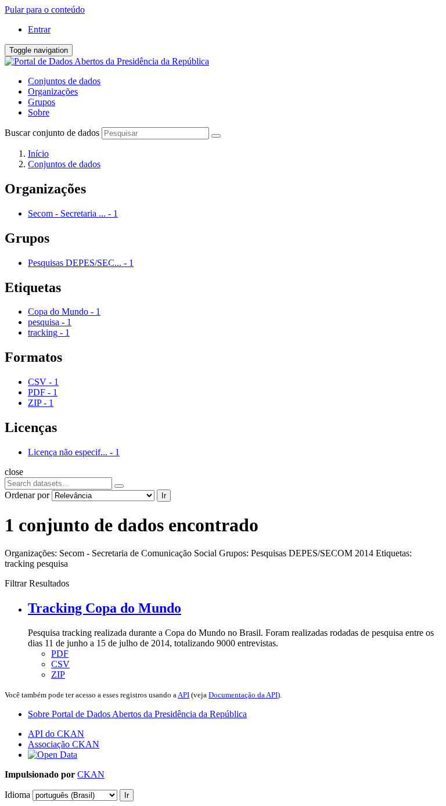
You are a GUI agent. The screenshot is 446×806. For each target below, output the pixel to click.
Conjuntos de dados (64, 81)
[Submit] (216, 136)
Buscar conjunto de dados (52, 133)
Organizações (53, 91)
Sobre (38, 112)
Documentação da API (243, 694)
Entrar (39, 29)
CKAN (91, 774)
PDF (60, 654)
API (183, 694)
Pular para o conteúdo (45, 10)
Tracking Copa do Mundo (104, 608)
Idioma (17, 795)
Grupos (41, 102)
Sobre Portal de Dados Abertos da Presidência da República (137, 714)
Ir (163, 495)
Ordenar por (27, 495)
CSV (60, 664)
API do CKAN (56, 734)
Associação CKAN (63, 744)
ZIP (58, 674)
